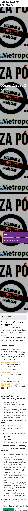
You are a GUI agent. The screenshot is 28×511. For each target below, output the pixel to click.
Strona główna (6, 316)
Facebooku (14, 337)
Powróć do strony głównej (11, 240)
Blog (5, 234)
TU (18, 501)
